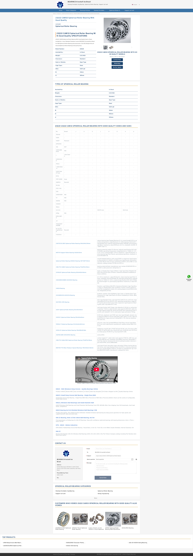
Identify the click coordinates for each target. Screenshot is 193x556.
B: (56, 72)
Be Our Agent (117, 67)
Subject (88, 456)
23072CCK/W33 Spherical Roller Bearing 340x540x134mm (73, 243)
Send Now (102, 478)
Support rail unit (129, 10)
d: (55, 117)
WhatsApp (117, 63)
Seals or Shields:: (60, 62)
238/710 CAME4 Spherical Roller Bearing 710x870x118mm (72, 267)
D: (56, 75)
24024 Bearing (60, 288)
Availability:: (59, 52)
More (95, 498)
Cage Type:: (58, 65)
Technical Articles (85, 10)
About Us (55, 554)
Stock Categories (71, 10)
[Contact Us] (189, 278)
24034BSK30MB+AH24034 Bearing (66, 280)
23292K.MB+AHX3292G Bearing (65, 335)
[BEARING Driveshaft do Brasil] (60, 4)
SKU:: (57, 69)
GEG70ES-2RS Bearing (62, 302)
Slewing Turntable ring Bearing (100, 10)
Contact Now (117, 60)
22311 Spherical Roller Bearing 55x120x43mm (69, 310)
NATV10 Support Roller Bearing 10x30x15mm (69, 252)
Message (89, 463)
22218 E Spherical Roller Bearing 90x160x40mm (70, 317)
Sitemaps (72, 554)
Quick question (91, 459)
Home (60, 10)
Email (88, 449)
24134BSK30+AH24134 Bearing (65, 295)
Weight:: (57, 55)
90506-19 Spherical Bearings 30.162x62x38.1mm (70, 324)
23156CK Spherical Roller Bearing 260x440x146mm (71, 272)
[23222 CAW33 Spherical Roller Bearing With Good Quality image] (117, 30)
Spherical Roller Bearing (116, 10)
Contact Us (61, 554)
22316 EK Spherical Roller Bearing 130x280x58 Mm (71, 330)
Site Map (67, 554)
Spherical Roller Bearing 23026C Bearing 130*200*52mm (73, 261)
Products (59, 13)
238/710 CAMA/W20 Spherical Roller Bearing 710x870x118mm (74, 340)
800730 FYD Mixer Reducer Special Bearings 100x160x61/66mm (74, 348)
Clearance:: (58, 59)
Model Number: (59, 49)
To (87, 452)
